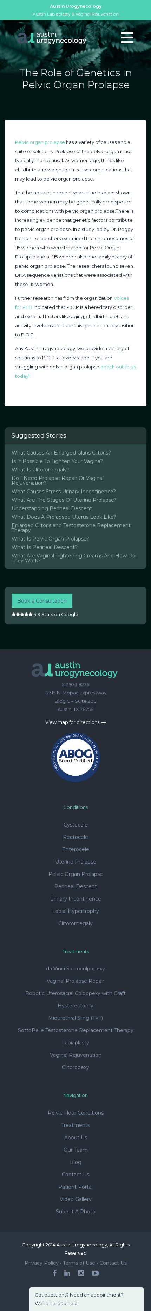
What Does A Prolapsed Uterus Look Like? (64, 517)
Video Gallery (76, 1199)
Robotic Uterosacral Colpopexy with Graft (75, 993)
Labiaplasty (75, 1042)
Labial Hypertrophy (75, 911)
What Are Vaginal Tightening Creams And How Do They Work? (74, 558)
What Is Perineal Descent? (45, 547)
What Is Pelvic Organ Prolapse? (50, 539)
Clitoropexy (75, 1067)
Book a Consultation (42, 601)
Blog (75, 1162)
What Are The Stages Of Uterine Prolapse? (64, 500)
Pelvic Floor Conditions (76, 1113)
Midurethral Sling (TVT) (75, 1018)
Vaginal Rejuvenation (75, 1055)
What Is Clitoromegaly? (41, 470)
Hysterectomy (75, 1005)
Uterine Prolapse (75, 862)
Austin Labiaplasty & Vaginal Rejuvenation (76, 14)
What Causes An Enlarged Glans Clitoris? (61, 453)
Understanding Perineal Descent (52, 508)
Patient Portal (75, 1187)
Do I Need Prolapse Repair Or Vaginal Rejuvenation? (58, 480)
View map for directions (72, 722)
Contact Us (75, 1174)
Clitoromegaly (75, 923)
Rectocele (75, 837)
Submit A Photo (76, 1211)
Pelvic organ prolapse (40, 142)
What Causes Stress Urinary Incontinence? (64, 491)
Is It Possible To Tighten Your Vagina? (57, 461)
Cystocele (76, 825)
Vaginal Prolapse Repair (75, 981)
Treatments (75, 1125)
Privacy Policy (42, 1263)
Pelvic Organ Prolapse (75, 874)
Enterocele (75, 849)
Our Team (76, 1150)
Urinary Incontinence (75, 899)
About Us (75, 1137)
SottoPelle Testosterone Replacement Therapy (75, 1030)
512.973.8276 (75, 684)
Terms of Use (79, 1263)
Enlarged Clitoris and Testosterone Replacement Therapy (71, 527)
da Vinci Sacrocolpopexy (75, 968)
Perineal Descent (75, 886)
